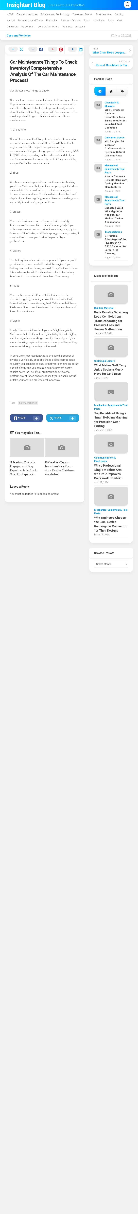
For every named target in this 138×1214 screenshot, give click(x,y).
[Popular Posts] (111, 91)
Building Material (103, 308)
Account (80, 26)
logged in (30, 493)
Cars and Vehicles (27, 14)
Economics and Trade (30, 20)
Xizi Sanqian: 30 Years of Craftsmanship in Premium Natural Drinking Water (115, 148)
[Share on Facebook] (35, 49)
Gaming (119, 14)
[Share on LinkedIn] (74, 49)
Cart (119, 20)
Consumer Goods (115, 137)
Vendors (67, 26)
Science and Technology (55, 14)
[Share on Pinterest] (54, 49)
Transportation (113, 232)
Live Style (99, 20)
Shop (111, 20)
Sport (87, 20)
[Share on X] (15, 49)
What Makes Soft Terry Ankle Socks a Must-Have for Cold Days (110, 369)
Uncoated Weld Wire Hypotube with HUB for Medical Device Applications (114, 215)
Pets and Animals (70, 20)
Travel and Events (82, 14)
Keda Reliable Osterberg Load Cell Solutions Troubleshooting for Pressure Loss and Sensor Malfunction (111, 321)
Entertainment (104, 14)
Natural (11, 20)
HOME (10, 14)
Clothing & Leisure (104, 361)
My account (27, 26)
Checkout (12, 26)
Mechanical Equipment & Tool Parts (115, 169)
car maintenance (28, 403)
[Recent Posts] (100, 91)
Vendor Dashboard (48, 26)
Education (52, 20)
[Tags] (122, 91)
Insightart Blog (26, 5)
